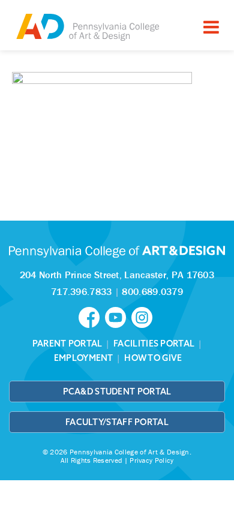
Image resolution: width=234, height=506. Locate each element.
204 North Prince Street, (117, 275)
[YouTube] (118, 316)
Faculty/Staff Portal (117, 422)
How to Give (153, 358)
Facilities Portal (153, 343)
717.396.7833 (81, 291)
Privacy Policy (151, 460)
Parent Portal (67, 343)
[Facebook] (92, 316)
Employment (83, 358)
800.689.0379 (152, 291)
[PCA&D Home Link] (87, 26)
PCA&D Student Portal (117, 391)
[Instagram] (143, 316)
